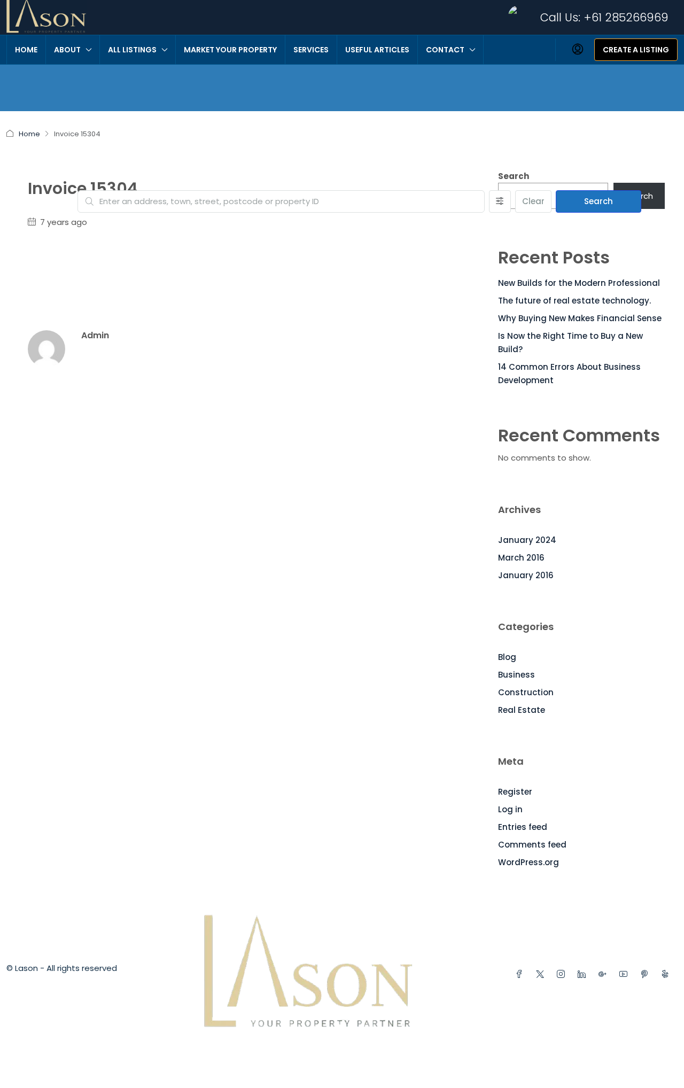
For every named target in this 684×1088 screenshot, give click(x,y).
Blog (507, 657)
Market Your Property (230, 49)
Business (516, 674)
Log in (510, 809)
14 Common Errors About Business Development (569, 373)
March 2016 (521, 557)
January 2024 (527, 540)
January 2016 (526, 575)
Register (515, 791)
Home (26, 49)
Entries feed (522, 827)
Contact (445, 49)
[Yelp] (667, 974)
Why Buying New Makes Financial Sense (580, 318)
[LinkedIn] (584, 974)
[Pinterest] (646, 974)
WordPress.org (528, 862)
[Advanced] (500, 201)
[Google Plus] (604, 974)
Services (311, 49)
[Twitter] (542, 974)
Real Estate (521, 710)
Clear (533, 201)
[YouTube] (625, 974)
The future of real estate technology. (574, 300)
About (67, 49)
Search (598, 201)
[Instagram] (563, 974)
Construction (526, 692)
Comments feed (532, 844)
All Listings (132, 49)
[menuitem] (577, 49)
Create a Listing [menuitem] (636, 49)
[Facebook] (521, 974)
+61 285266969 (626, 17)
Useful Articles (377, 49)
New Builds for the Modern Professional (579, 283)
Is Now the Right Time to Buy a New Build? (570, 342)
